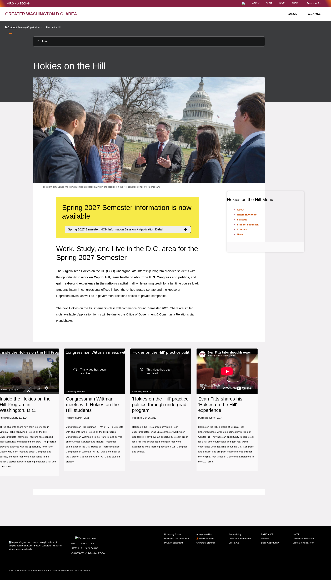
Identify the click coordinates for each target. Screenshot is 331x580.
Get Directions (83, 543)
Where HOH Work (247, 214)
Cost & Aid (234, 542)
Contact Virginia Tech (89, 553)
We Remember (206, 538)
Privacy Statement (173, 542)
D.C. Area (11, 27)
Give (282, 3)
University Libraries (205, 542)
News (240, 234)
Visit (269, 3)
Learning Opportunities (30, 27)
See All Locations (86, 548)
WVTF (296, 534)
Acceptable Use (204, 534)
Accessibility (235, 534)
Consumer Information (240, 538)
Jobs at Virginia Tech (303, 542)
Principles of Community (176, 538)
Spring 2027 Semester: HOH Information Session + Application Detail (115, 229)
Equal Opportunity (270, 542)
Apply (255, 3)
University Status (173, 534)
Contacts (242, 229)
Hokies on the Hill (52, 27)
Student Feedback (248, 224)
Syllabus (242, 219)
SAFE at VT (267, 534)
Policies (265, 538)
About (240, 209)
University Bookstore (303, 538)
